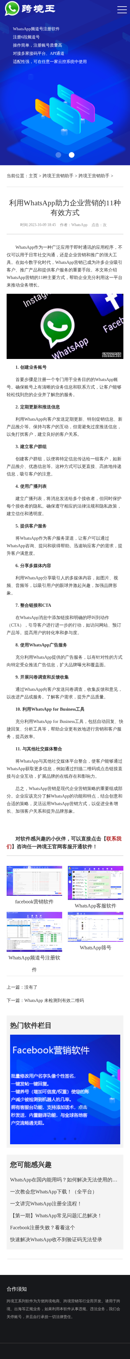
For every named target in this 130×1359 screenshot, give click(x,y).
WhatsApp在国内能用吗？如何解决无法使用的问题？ (65, 1179)
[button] (58, 155)
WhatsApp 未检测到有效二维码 (54, 1000)
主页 (33, 175)
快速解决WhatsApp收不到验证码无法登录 (56, 1239)
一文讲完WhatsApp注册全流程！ (46, 1203)
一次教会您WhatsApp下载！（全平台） (53, 1191)
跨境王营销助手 (58, 175)
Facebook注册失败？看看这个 (42, 1227)
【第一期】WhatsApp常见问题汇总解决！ (56, 1215)
